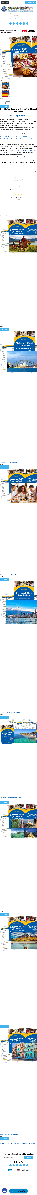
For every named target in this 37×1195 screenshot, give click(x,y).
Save (25, 31)
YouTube (17, 23)
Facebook (14, 23)
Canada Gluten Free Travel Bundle (10, 712)
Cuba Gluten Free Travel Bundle (9, 1134)
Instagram (20, 23)
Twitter (10, 23)
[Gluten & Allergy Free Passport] (18, 12)
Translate (20, 16)
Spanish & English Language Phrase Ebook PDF (13, 137)
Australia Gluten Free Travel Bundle (10, 462)
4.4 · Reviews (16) (20, 1191)
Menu (6, 2)
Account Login (20, 2)
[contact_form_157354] (4, 1190)
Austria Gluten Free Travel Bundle (9, 574)
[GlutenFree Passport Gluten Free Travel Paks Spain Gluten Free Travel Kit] (5, 96)
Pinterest (24, 23)
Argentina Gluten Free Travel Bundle (10, 325)
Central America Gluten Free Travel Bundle (12, 910)
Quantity (2, 102)
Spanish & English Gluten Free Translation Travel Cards (16, 131)
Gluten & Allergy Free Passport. (22, 1173)
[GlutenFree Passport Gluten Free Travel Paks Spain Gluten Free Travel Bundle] (5, 88)
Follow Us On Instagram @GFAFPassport (18, 1143)
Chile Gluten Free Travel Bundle (9, 1022)
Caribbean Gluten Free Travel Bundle (10, 797)
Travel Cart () (30, 2)
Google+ (27, 23)
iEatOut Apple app (23, 156)
